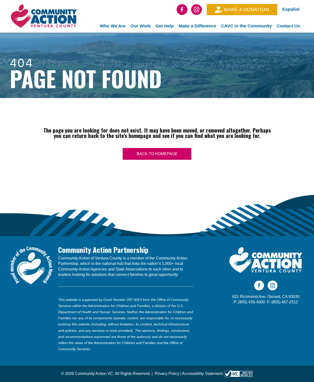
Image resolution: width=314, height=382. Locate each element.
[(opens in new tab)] (31, 264)
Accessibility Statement (202, 373)
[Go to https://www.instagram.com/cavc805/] (196, 9)
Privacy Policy (167, 373)
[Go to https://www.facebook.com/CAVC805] (182, 9)
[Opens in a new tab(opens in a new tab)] (238, 373)
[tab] (113, 26)
